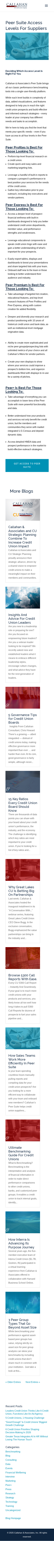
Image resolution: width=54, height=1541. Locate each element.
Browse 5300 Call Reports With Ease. (22, 977)
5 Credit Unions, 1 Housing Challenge (24, 1418)
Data (7, 1464)
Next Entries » (33, 1382)
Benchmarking (12, 1451)
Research (10, 1493)
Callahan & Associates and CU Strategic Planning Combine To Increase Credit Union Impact (22, 536)
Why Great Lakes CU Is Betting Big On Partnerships (21, 891)
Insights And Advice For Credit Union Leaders (21, 618)
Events (9, 1468)
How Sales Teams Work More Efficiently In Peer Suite (21, 1061)
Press (8, 1489)
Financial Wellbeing (15, 1472)
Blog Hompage (13, 1518)
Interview (10, 1476)
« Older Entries (13, 1382)
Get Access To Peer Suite (27, 465)
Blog (7, 1455)
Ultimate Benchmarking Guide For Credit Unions (21, 1153)
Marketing (10, 1481)
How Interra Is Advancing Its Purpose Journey (21, 1243)
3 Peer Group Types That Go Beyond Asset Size (22, 1323)
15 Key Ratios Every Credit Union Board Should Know (22, 804)
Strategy (9, 1497)
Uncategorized (12, 1510)
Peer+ (8, 1485)
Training (9, 1506)
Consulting (11, 1460)
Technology (11, 1502)
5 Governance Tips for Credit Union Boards (22, 718)
